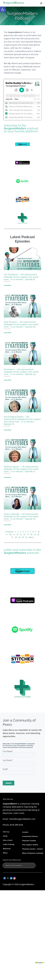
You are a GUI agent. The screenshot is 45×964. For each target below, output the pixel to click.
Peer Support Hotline (30, 845)
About (5, 853)
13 (14, 534)
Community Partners (30, 836)
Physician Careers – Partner (32, 849)
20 (38, 534)
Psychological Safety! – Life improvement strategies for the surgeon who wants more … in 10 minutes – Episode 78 (22, 420)
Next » (31, 537)
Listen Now (7, 285)
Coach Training (8, 844)
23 (19, 537)
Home (5, 836)
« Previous (9, 531)
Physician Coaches (29, 841)
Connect (25, 832)
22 (16, 537)
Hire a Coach (7, 840)
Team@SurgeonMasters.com (22, 819)
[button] (3, 9)
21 (12, 537)
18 (31, 534)
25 (26, 537)
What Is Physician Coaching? (32, 853)
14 (17, 534)
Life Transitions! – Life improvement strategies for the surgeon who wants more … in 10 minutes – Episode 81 (21, 276)
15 (21, 534)
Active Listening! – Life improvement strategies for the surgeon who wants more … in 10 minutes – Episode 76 (21, 516)
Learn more (19, 813)
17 (28, 534)
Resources (7, 849)
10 (39, 531)
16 (24, 534)
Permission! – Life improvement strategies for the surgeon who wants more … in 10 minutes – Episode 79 (21, 371)
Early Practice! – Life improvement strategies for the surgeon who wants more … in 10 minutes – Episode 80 (21, 324)
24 (23, 537)
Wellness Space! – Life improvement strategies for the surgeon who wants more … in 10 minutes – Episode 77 (21, 469)
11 (7, 534)
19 (35, 534)
